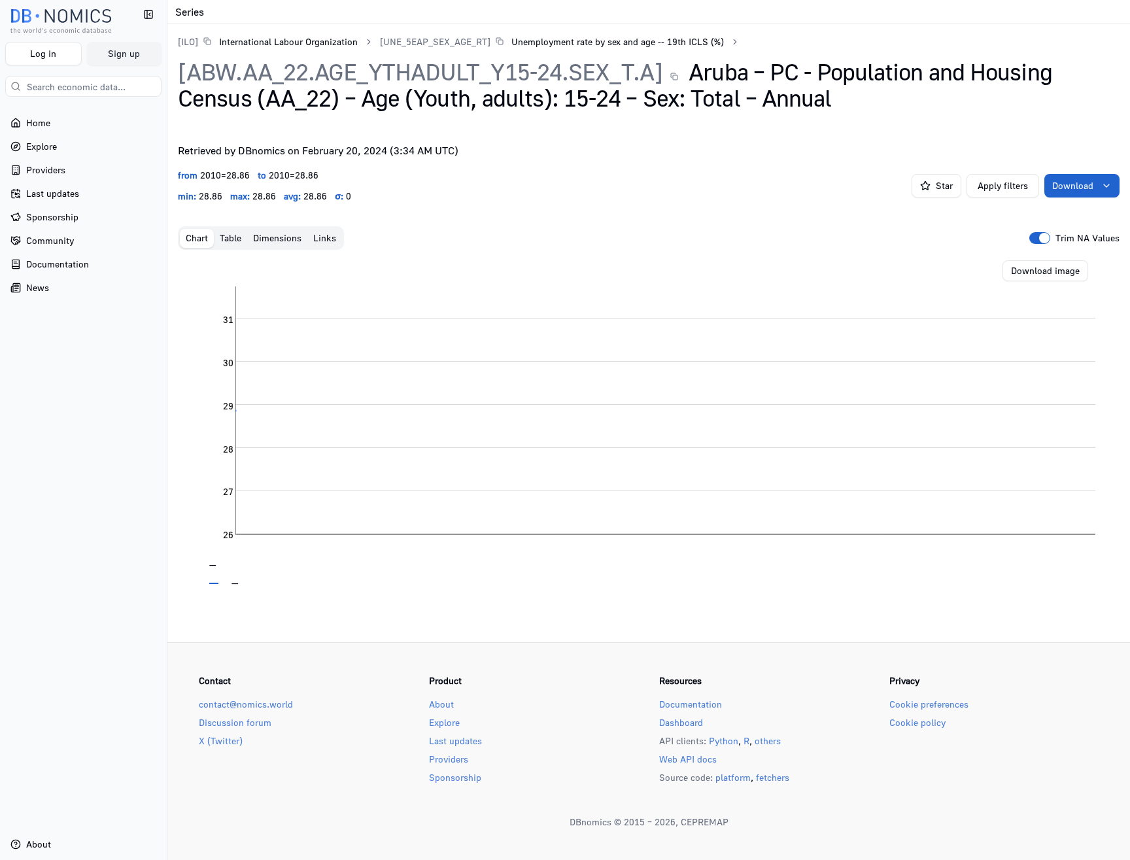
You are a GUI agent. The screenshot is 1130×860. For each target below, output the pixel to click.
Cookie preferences (928, 704)
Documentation (690, 704)
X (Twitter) (221, 740)
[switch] (1039, 238)
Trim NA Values (1087, 238)
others (768, 740)
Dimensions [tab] (277, 237)
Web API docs (688, 759)
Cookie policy (917, 722)
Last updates (455, 740)
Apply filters (1003, 185)
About (441, 704)
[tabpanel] (649, 422)
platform (733, 777)
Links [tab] (324, 237)
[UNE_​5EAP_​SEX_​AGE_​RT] (435, 41)
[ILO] (188, 41)
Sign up (124, 53)
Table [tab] (230, 237)
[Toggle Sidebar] (167, 430)
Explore (444, 722)
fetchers (772, 777)
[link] (268, 41)
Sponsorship (455, 777)
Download (1072, 185)
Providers (448, 759)
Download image (1045, 270)
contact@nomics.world (246, 704)
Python (723, 740)
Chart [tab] (197, 237)
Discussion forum (235, 722)
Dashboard (681, 722)
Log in (43, 53)
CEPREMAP (704, 821)
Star (944, 185)
